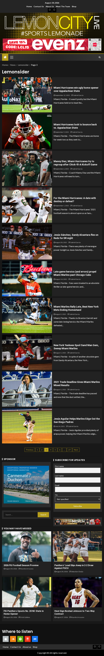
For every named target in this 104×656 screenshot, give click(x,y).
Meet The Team (63, 6)
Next (76, 450)
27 (69, 450)
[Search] (99, 57)
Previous (29, 450)
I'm (56, 495)
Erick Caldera (25, 617)
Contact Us (39, 6)
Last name (59, 476)
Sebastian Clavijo (77, 572)
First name (59, 466)
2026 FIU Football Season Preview (21, 565)
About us (50, 6)
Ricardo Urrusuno (26, 569)
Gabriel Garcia (78, 95)
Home (29, 6)
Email (57, 485)
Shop (74, 6)
